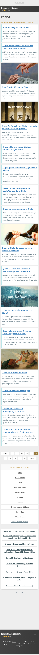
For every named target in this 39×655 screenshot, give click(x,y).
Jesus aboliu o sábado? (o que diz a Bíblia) (19, 565)
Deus (20, 482)
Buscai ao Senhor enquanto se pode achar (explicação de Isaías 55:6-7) (19, 537)
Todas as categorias (19, 522)
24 (17, 453)
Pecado (20, 502)
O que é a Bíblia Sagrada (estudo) (19, 586)
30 (10, 458)
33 (24, 458)
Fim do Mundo (20, 487)
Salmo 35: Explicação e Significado (19, 558)
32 (20, 458)
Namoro (20, 497)
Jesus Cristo (20, 492)
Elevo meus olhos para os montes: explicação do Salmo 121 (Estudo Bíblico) (20, 551)
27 (31, 453)
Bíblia (20, 473)
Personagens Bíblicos (20, 507)
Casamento (20, 478)
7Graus (14, 642)
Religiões (20, 512)
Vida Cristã (20, 517)
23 (12, 453)
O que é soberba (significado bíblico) (19, 544)
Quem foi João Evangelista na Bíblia (19, 572)
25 (22, 453)
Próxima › (32, 458)
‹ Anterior (5, 453)
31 (15, 458)
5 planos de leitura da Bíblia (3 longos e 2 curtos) (19, 579)
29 (5, 458)
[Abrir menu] (35, 635)
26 (27, 453)
